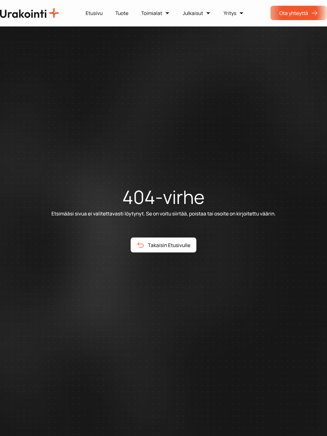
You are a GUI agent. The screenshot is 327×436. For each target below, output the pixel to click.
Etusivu (94, 13)
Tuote (121, 13)
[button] (155, 13)
